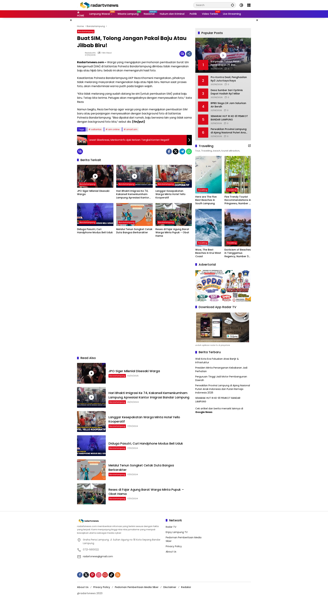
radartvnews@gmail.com (98, 556)
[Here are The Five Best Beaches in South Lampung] (208, 174)
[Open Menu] (249, 5)
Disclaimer (169, 587)
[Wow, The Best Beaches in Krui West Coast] (208, 227)
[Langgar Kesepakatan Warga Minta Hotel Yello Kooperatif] (173, 176)
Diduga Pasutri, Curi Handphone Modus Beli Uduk (95, 231)
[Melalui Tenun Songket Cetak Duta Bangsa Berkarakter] (134, 214)
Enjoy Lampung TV (177, 532)
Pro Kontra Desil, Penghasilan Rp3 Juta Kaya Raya (229, 79)
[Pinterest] (92, 575)
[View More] (249, 145)
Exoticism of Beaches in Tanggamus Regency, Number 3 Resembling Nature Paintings (237, 253)
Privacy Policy (174, 546)
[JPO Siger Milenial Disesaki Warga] (95, 176)
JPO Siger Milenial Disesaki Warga (93, 192)
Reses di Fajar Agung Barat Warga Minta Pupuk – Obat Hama (172, 233)
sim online (114, 129)
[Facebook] (169, 151)
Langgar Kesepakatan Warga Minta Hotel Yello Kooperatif (170, 194)
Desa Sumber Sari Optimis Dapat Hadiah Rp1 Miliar (227, 92)
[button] (232, 5)
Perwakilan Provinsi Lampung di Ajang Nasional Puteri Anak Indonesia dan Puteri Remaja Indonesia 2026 (229, 131)
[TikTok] (111, 575)
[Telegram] (182, 151)
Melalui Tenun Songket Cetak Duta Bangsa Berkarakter (134, 231)
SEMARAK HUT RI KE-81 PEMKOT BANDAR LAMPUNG (229, 118)
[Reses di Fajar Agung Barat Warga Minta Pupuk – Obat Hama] (173, 214)
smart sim (131, 129)
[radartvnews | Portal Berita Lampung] (99, 5)
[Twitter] (176, 151)
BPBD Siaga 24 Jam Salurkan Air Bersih (228, 105)
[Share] (189, 54)
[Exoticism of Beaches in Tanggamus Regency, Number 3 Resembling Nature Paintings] (237, 227)
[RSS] (117, 575)
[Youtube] (105, 575)
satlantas (96, 129)
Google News (203, 412)
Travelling (202, 190)
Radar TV (171, 527)
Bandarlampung (86, 31)
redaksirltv (90, 53)
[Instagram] (98, 575)
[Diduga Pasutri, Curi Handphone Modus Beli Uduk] (95, 214)
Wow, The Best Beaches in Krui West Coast (208, 253)
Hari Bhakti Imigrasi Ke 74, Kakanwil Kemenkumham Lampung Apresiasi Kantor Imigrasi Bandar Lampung (132, 194)
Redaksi (186, 587)
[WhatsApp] (189, 151)
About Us (171, 551)
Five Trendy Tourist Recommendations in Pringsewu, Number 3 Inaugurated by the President (237, 200)
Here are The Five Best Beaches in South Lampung (206, 200)
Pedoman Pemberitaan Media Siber (137, 587)
